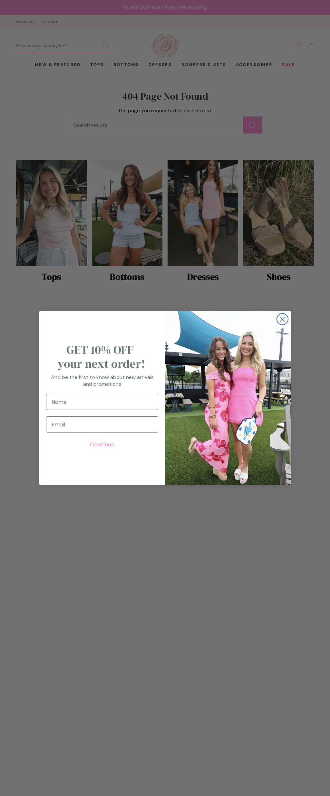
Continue (102, 444)
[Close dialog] (282, 319)
